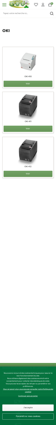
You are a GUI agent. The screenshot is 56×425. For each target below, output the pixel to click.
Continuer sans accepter (28, 396)
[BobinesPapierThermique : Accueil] (20, 4)
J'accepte (28, 408)
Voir (28, 84)
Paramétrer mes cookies (28, 416)
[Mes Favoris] (36, 4)
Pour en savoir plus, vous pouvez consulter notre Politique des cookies (28, 390)
